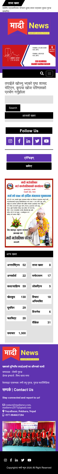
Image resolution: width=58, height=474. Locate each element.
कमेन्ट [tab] (29, 166)
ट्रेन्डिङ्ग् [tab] (29, 158)
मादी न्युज (22, 467)
